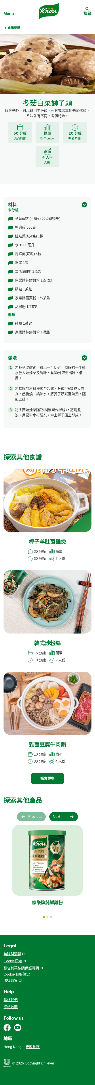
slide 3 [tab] (51, 917)
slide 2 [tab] (47, 917)
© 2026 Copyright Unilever (33, 1063)
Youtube (17, 1027)
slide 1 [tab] (44, 917)
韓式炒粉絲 (47, 643)
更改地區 (33, 1047)
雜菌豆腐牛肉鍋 (47, 745)
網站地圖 (11, 1007)
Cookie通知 (13, 961)
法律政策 (11, 980)
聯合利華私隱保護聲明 (21, 968)
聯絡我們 (11, 1000)
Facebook (7, 1027)
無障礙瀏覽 (12, 954)
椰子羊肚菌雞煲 (47, 542)
